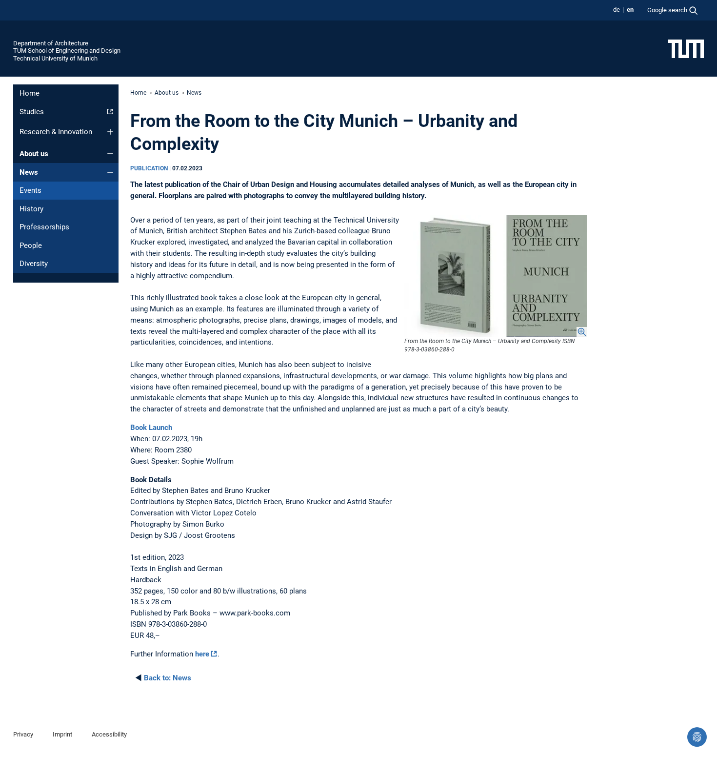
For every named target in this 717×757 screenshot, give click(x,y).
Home (30, 93)
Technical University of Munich (55, 58)
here (202, 654)
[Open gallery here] (495, 276)
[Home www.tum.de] (686, 48)
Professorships (44, 227)
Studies (32, 111)
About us (34, 153)
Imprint (62, 734)
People (31, 245)
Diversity (34, 263)
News (29, 172)
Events (30, 190)
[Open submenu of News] (110, 172)
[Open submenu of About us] (110, 154)
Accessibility (109, 734)
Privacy (23, 734)
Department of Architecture (50, 43)
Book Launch (151, 427)
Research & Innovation (56, 131)
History (31, 209)
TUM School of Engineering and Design (66, 50)
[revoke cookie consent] (697, 737)
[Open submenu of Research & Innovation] (110, 132)
